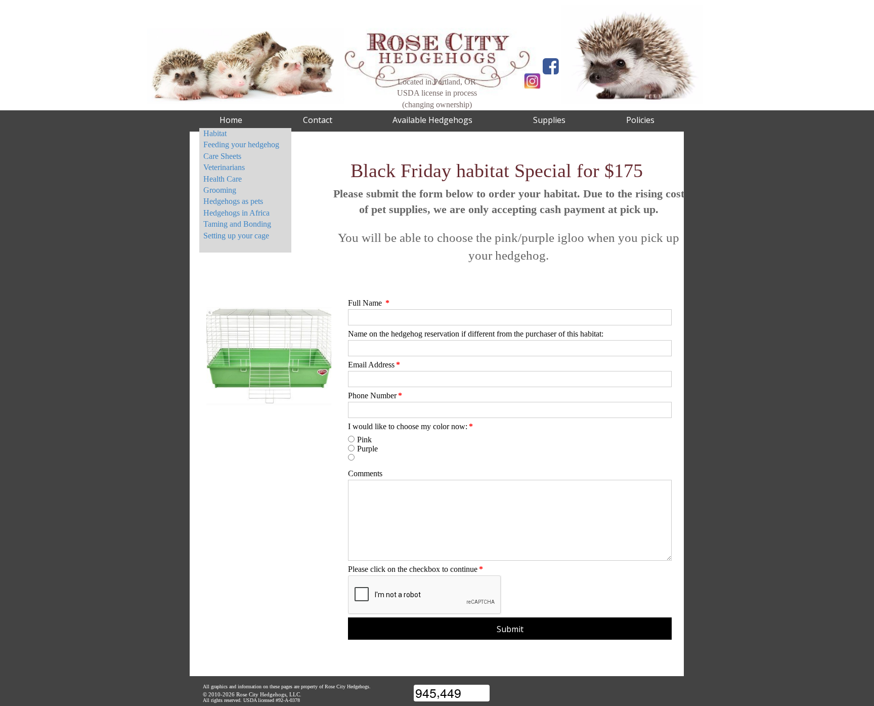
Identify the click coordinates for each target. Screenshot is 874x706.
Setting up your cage (236, 235)
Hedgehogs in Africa (236, 213)
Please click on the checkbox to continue (415, 569)
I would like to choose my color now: (410, 426)
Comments (365, 473)
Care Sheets (222, 156)
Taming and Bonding (237, 224)
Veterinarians (224, 167)
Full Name (368, 303)
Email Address (374, 364)
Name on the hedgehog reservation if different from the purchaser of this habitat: (475, 333)
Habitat (215, 133)
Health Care (222, 179)
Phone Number (375, 395)
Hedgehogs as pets (233, 201)
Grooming (219, 190)
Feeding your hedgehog (241, 144)
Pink (364, 439)
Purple (367, 448)
